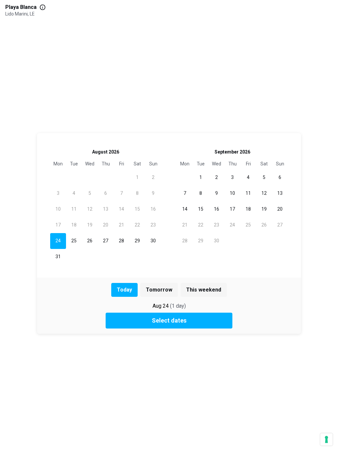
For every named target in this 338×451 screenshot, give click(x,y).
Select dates (169, 320)
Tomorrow (159, 290)
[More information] (42, 7)
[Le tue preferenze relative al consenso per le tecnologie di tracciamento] (326, 439)
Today (124, 290)
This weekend (203, 290)
